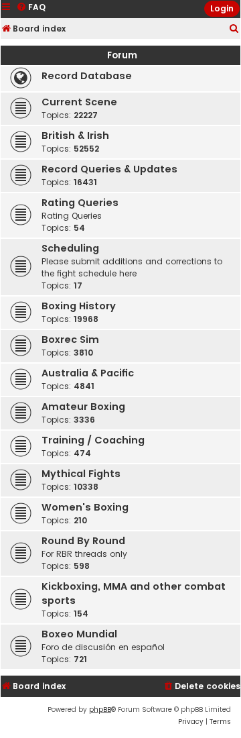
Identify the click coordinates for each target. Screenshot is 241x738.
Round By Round (83, 540)
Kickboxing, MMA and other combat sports (134, 593)
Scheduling (70, 248)
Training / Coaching (93, 440)
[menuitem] (234, 29)
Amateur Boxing (83, 406)
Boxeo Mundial (79, 634)
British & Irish (75, 135)
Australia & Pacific (88, 373)
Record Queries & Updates (109, 169)
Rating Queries (80, 202)
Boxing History (79, 306)
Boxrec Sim (70, 339)
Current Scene (79, 102)
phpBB (100, 709)
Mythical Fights (81, 473)
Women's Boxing (85, 507)
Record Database (87, 76)
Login (222, 8)
